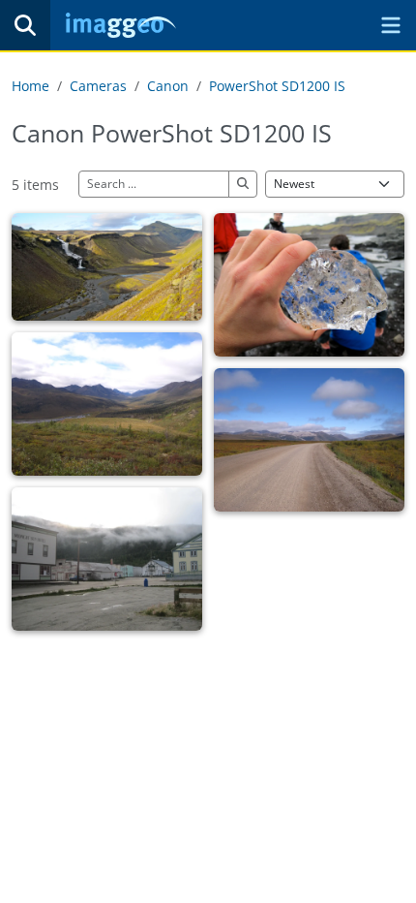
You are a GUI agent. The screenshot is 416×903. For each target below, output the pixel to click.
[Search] (25, 25)
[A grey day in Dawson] (107, 559)
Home (30, 86)
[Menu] (391, 25)
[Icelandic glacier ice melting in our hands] (309, 285)
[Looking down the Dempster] (309, 440)
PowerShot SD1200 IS (277, 86)
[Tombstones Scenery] (107, 404)
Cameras (98, 86)
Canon (168, 86)
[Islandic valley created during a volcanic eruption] (107, 267)
